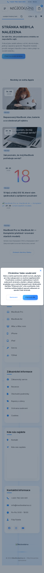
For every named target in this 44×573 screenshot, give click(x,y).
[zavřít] (40, 270)
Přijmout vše (30, 297)
